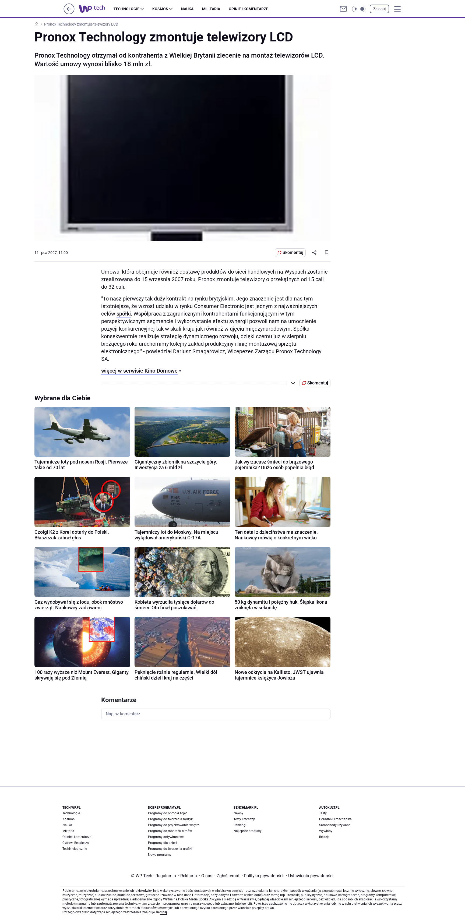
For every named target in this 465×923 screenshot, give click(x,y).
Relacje (324, 837)
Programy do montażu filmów (170, 831)
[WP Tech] (96, 9)
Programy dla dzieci (162, 843)
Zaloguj (379, 9)
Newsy (238, 813)
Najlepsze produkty (248, 831)
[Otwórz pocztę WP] (343, 9)
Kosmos (160, 9)
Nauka (187, 9)
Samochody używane (334, 825)
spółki (124, 313)
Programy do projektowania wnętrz (173, 825)
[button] (358, 9)
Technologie (126, 9)
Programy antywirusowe (166, 837)
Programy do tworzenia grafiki (170, 849)
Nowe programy (159, 855)
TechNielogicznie (74, 849)
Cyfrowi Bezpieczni (76, 843)
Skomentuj (293, 252)
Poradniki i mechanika (335, 819)
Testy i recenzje (244, 819)
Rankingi (240, 825)
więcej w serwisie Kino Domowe (139, 370)
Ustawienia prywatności (309, 875)
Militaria (211, 9)
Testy (323, 813)
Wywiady (325, 831)
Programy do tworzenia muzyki (170, 819)
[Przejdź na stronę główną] (69, 12)
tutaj (163, 912)
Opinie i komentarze (248, 9)
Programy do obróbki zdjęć (167, 813)
